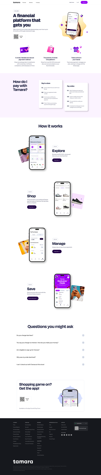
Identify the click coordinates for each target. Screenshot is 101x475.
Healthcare (39, 450)
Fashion (38, 443)
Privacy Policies (16, 434)
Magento (51, 434)
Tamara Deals (27, 431)
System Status (64, 429)
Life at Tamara (15, 438)
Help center (63, 424)
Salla (50, 424)
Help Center (71, 2)
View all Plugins (52, 438)
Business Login (40, 427)
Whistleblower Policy (17, 443)
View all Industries (40, 455)
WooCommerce (52, 429)
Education (39, 448)
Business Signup (40, 424)
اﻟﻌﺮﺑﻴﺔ (78, 2)
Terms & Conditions (16, 436)
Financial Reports (16, 427)
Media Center (15, 445)
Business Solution (40, 429)
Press (14, 424)
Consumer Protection (29, 443)
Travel (38, 452)
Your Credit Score (28, 436)
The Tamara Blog (16, 429)
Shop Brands (27, 434)
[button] (25, 2)
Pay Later (27, 427)
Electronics (39, 445)
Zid (49, 431)
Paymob (50, 436)
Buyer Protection (28, 438)
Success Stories (40, 431)
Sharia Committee (16, 431)
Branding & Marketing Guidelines (41, 437)
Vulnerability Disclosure (29, 441)
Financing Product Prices (30, 429)
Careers (14, 441)
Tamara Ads (39, 434)
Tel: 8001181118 (64, 427)
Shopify (50, 427)
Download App (28, 424)
